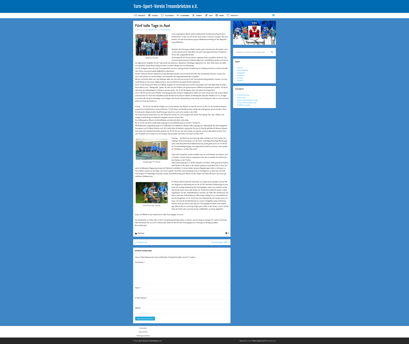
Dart (210, 15)
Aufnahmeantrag (243, 95)
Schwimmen (184, 15)
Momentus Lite (270, 341)
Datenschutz (241, 97)
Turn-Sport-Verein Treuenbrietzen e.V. (165, 6)
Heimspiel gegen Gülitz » (220, 242)
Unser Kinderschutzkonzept (246, 102)
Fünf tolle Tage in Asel (152, 25)
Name (138, 288)
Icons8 (249, 341)
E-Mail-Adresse (141, 298)
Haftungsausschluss (143, 336)
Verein (221, 15)
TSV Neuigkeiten (165, 30)
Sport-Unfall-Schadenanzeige (247, 100)
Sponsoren (241, 75)
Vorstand (240, 80)
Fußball (155, 15)
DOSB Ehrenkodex (243, 105)
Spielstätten (241, 73)
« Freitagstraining (141, 242)
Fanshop (234, 15)
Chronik (240, 68)
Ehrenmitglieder (242, 70)
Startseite (141, 15)
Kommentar (140, 262)
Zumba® (199, 15)
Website (138, 308)
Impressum (143, 328)
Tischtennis (169, 15)
